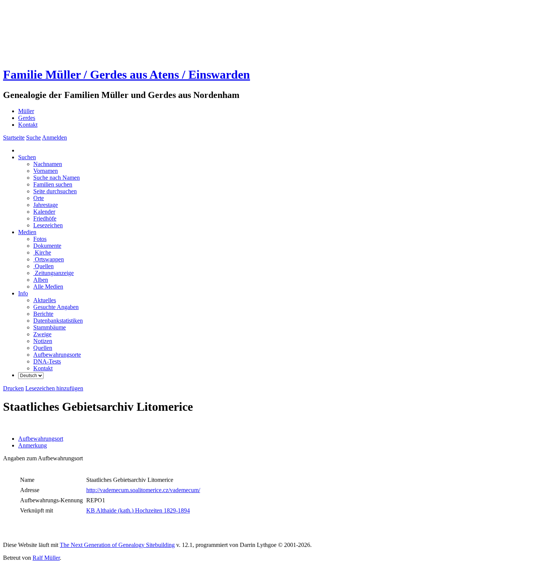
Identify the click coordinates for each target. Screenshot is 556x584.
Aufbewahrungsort (40, 438)
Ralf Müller (46, 557)
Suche (33, 137)
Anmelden (54, 137)
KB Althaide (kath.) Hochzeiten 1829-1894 (138, 510)
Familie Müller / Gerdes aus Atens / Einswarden (126, 74)
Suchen (27, 157)
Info (23, 293)
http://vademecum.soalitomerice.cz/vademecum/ (143, 490)
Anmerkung (32, 445)
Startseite (14, 137)
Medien (27, 232)
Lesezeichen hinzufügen (54, 388)
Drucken (13, 388)
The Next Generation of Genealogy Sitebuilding (117, 545)
